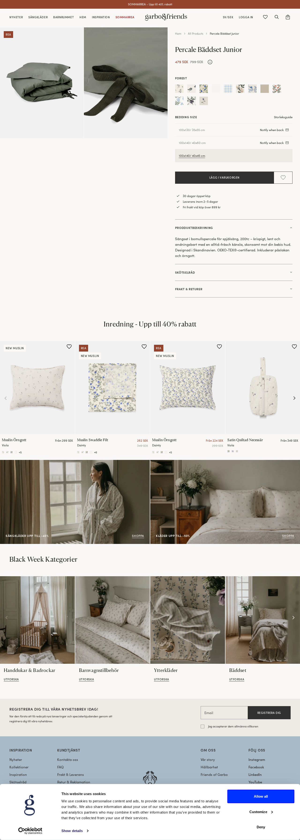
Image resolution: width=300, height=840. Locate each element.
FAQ (60, 767)
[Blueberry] (191, 89)
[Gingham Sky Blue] (228, 89)
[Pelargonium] (277, 89)
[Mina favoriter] (265, 17)
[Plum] (191, 102)
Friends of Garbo (214, 774)
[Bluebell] (179, 89)
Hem (178, 33)
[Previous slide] (5, 398)
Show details (72, 831)
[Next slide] (294, 398)
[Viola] (203, 102)
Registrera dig (269, 713)
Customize (258, 812)
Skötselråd (17, 782)
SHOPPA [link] (7, 462)
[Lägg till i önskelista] (283, 177)
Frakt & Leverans (70, 774)
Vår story (208, 759)
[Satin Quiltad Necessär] (233, 451)
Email (208, 712)
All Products (195, 33)
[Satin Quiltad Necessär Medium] (228, 451)
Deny (261, 827)
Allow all (261, 796)
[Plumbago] (179, 102)
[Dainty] (203, 89)
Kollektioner (19, 767)
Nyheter (15, 759)
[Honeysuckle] (240, 89)
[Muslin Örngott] (37, 387)
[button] (276, 17)
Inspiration (18, 774)
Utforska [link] (11, 679)
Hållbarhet (209, 767)
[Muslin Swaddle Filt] (112, 387)
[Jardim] (252, 89)
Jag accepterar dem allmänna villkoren (233, 726)
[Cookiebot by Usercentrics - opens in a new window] (30, 830)
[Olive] (264, 89)
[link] (37, 620)
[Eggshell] (216, 89)
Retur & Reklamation (73, 782)
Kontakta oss (67, 759)
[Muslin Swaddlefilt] (78, 452)
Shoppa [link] (156, 462)
